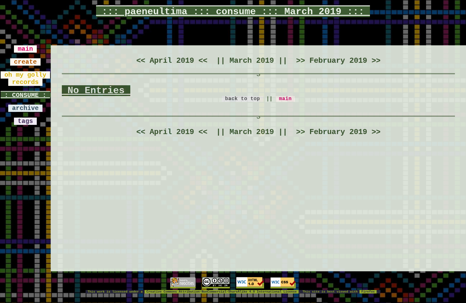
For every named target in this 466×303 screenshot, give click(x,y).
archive (25, 108)
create (25, 62)
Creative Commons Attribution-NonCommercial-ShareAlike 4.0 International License (222, 291)
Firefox (368, 291)
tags (25, 121)
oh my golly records (25, 78)
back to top (242, 99)
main (25, 49)
